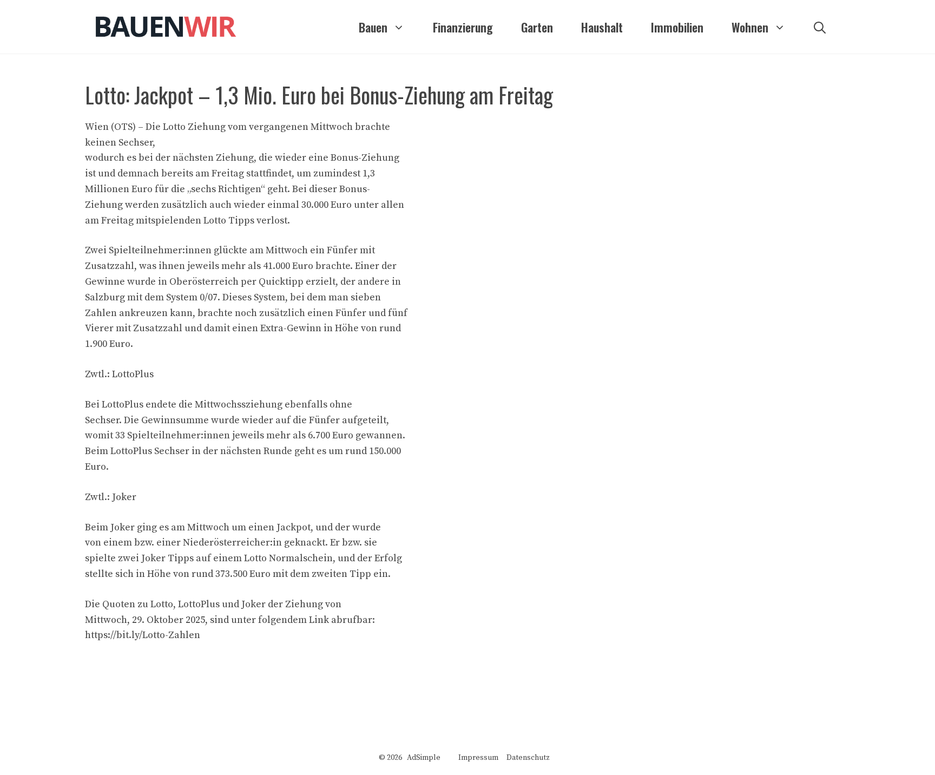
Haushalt (602, 27)
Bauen (373, 27)
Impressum (478, 758)
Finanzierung (463, 27)
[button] (820, 27)
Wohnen (750, 27)
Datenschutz (528, 758)
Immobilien (677, 27)
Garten (537, 27)
